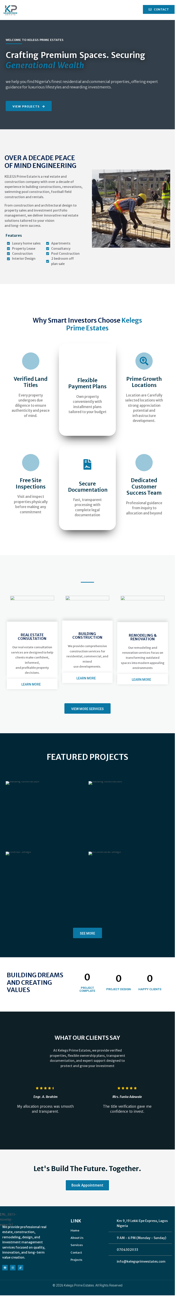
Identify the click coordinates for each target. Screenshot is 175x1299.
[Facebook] (5, 1267)
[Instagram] (12, 1267)
